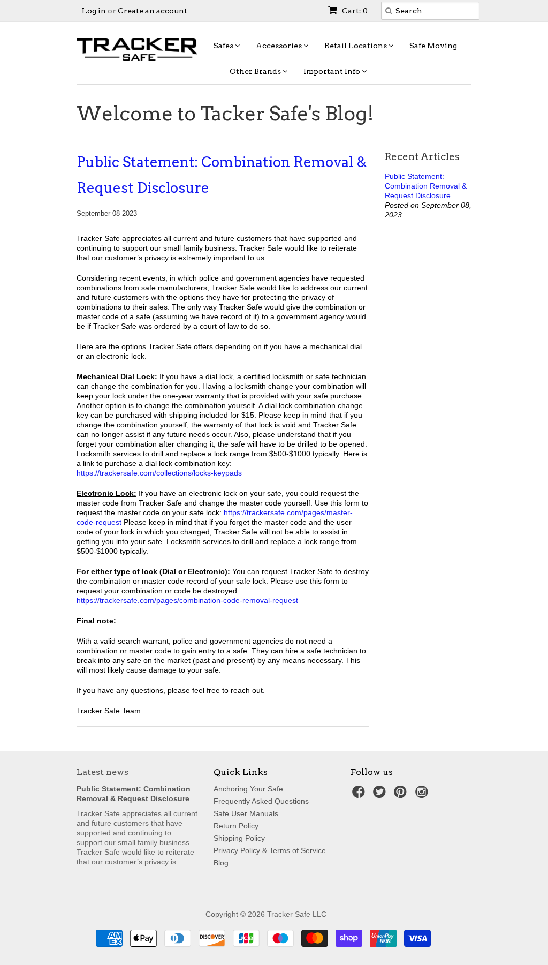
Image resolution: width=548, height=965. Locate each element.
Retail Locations (356, 45)
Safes (224, 45)
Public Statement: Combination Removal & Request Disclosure (222, 175)
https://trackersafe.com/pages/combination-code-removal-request (187, 600)
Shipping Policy (239, 838)
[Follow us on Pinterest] (402, 795)
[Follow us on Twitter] (381, 795)
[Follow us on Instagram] (423, 795)
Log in (94, 10)
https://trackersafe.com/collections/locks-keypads (159, 473)
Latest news (102, 772)
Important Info (332, 71)
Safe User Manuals (246, 813)
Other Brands (256, 71)
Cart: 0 (354, 10)
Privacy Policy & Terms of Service (270, 850)
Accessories (279, 45)
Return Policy (236, 825)
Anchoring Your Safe (248, 789)
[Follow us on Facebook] (360, 795)
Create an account (152, 10)
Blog (221, 862)
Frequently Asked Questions (261, 801)
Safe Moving (433, 45)
